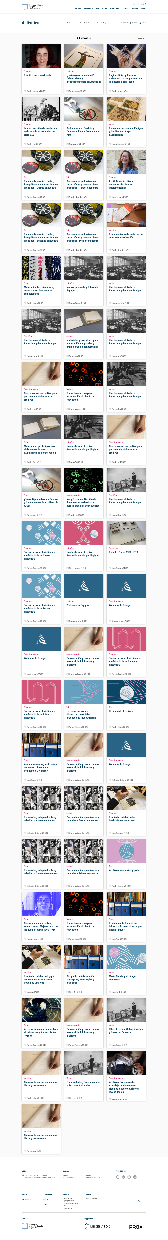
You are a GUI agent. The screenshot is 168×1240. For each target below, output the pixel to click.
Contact (143, 8)
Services (126, 8)
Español (136, 4)
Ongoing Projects (68, 1201)
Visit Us (78, 8)
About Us (66, 1194)
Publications (115, 8)
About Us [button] (88, 8)
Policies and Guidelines (70, 1203)
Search (88, 1194)
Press (64, 1206)
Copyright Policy (68, 1208)
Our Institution (67, 1198)
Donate (135, 8)
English (143, 4)
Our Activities (101, 8)
